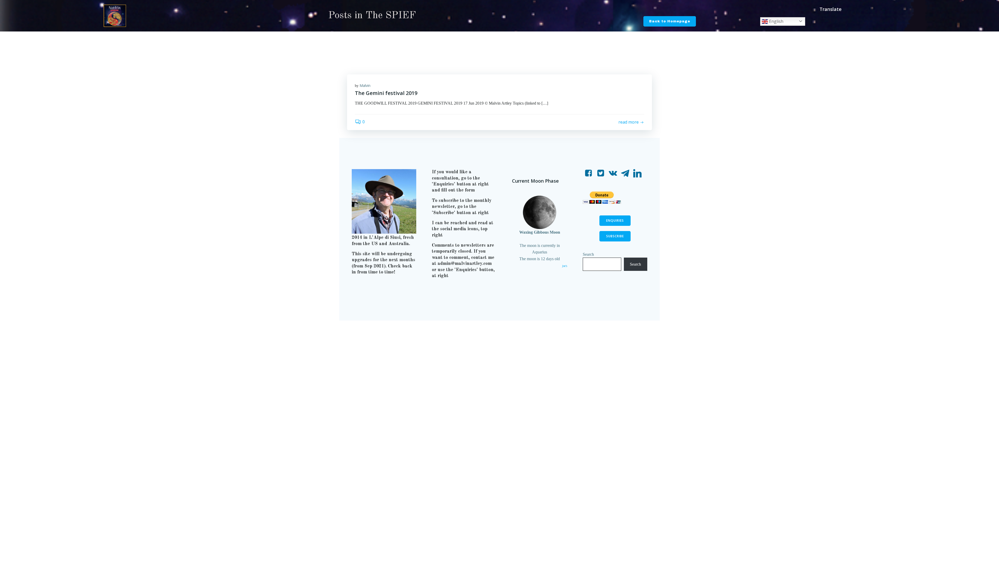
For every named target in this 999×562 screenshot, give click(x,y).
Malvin (365, 85)
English (775, 21)
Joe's (564, 266)
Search (588, 254)
